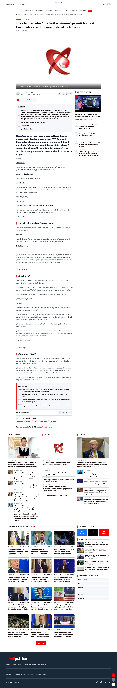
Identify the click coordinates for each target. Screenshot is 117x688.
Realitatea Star (30, 674)
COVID (35, 421)
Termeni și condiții (16, 664)
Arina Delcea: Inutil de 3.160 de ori (54, 496)
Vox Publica (30, 93)
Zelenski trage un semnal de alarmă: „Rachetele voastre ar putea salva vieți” (45, 395)
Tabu (44, 674)
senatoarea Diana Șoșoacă (24, 174)
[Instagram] (20, 4)
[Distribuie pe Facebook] (63, 93)
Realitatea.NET (9, 674)
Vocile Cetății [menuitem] (59, 10)
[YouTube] (23, 4)
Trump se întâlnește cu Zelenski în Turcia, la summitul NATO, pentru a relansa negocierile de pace (41, 580)
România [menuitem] (74, 10)
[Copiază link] (59, 93)
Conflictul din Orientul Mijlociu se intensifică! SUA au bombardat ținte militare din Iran (96, 502)
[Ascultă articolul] (113, 675)
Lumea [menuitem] (90, 10)
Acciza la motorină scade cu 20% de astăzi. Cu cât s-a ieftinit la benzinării (89, 144)
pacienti (20, 421)
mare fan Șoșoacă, (22, 197)
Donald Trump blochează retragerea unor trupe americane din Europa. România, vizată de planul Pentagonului (63, 581)
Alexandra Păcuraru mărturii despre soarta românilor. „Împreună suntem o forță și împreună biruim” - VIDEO (24, 476)
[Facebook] (17, 4)
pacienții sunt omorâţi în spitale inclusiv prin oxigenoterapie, (35, 205)
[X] (26, 4)
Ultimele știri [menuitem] (29, 10)
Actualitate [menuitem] (39, 10)
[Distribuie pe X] (70, 93)
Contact (8, 664)
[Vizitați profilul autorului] (18, 94)
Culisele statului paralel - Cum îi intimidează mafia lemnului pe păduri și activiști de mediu (57, 489)
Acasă (19, 14)
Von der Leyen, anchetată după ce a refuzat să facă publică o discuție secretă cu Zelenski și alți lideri (41, 608)
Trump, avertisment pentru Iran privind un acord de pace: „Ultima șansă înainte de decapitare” (46, 401)
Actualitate (78, 119)
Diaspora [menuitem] (83, 10)
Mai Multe (41, 643)
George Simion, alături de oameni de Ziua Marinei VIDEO (90, 134)
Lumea (30, 14)
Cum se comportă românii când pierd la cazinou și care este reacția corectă (57, 464)
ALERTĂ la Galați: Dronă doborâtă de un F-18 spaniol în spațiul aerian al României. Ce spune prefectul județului (89, 154)
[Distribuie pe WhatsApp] (67, 93)
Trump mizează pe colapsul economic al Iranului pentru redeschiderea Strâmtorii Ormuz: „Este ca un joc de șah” (45, 390)
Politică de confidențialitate (29, 664)
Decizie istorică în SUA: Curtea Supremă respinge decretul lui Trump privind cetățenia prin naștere (17, 608)
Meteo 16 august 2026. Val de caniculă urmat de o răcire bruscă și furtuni (88, 126)
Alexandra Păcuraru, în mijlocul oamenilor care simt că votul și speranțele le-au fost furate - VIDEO (25, 487)
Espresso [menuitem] (49, 10)
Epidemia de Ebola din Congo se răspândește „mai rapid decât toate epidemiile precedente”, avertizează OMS (18, 554)
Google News (47, 427)
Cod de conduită (42, 664)
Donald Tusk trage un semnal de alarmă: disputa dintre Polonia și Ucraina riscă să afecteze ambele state (41, 637)
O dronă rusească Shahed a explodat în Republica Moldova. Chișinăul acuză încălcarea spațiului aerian (64, 553)
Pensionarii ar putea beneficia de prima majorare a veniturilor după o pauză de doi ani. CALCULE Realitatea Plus (87, 117)
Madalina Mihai (24, 547)
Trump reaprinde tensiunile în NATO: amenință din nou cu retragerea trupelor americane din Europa (18, 580)
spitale (28, 421)
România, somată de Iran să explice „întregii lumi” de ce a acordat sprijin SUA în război (64, 608)
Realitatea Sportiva (20, 674)
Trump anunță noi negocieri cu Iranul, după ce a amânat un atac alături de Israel (45, 406)
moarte (53, 421)
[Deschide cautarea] (103, 4)
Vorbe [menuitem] (67, 10)
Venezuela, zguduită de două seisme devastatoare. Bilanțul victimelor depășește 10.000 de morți (18, 636)
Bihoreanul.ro (20, 163)
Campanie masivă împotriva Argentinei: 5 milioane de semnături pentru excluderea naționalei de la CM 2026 (40, 554)
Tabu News (38, 674)
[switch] (109, 4)
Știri (25, 14)
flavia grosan (44, 421)
